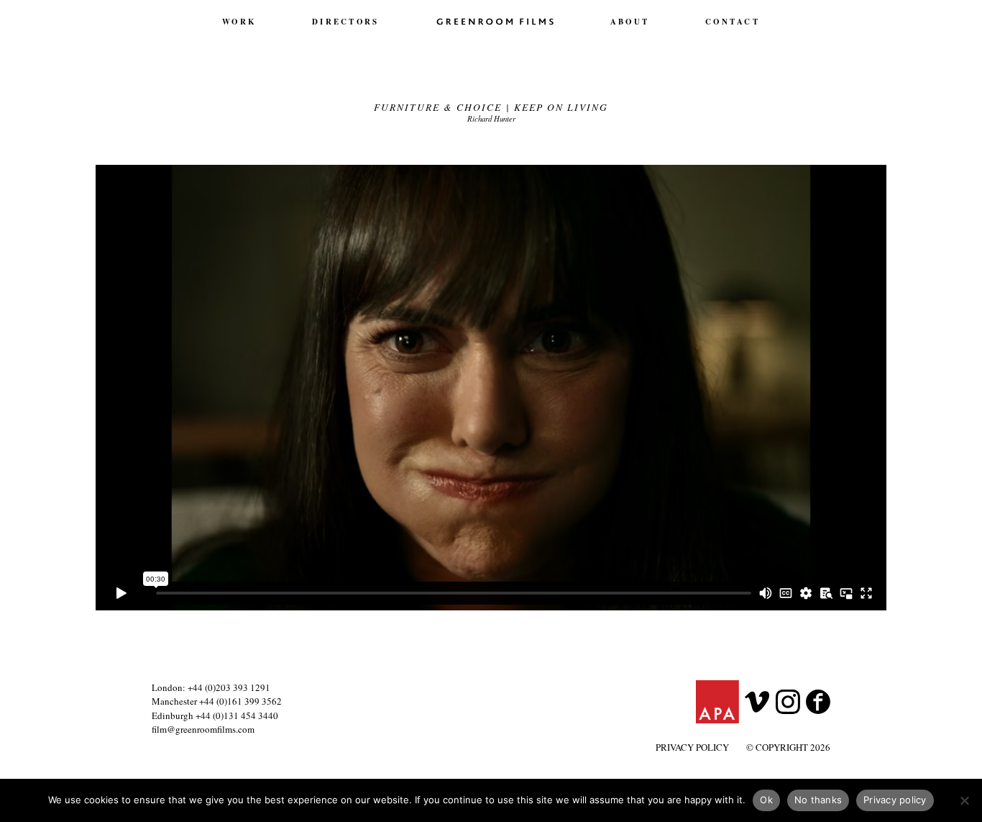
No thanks (818, 799)
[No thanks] (964, 800)
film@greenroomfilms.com (203, 729)
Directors (345, 21)
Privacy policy (895, 799)
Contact (732, 21)
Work (239, 21)
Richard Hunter (491, 118)
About (629, 21)
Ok (766, 799)
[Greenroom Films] (495, 20)
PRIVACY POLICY (692, 747)
